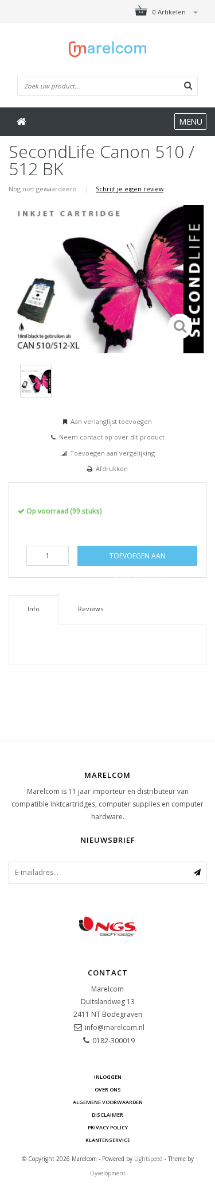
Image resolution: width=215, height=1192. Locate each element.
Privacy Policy (108, 1127)
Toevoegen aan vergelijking (112, 453)
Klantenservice (107, 1140)
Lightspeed (148, 1159)
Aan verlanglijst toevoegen (111, 421)
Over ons (108, 1089)
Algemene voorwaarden (108, 1102)
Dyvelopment (108, 1173)
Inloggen (108, 1077)
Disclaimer (107, 1114)
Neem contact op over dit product (112, 437)
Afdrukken (112, 468)
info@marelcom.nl (114, 1027)
